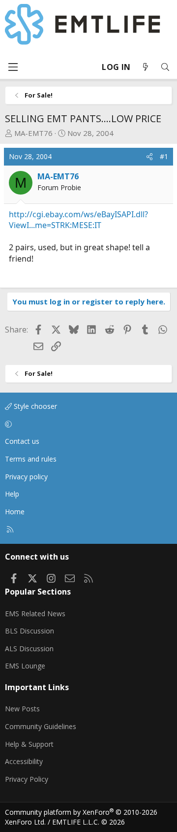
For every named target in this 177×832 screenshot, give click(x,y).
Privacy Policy (26, 779)
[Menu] (13, 67)
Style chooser (34, 406)
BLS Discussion (29, 630)
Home (15, 511)
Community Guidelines (40, 726)
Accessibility (24, 761)
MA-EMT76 (33, 133)
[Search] (165, 67)
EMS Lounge (25, 665)
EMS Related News (35, 613)
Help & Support (29, 744)
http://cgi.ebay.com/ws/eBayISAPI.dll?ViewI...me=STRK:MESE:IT (78, 220)
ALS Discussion (29, 648)
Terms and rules (31, 459)
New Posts (22, 708)
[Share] (149, 156)
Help (12, 494)
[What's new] (145, 67)
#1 (164, 156)
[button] (87, 424)
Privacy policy (26, 476)
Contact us (22, 441)
